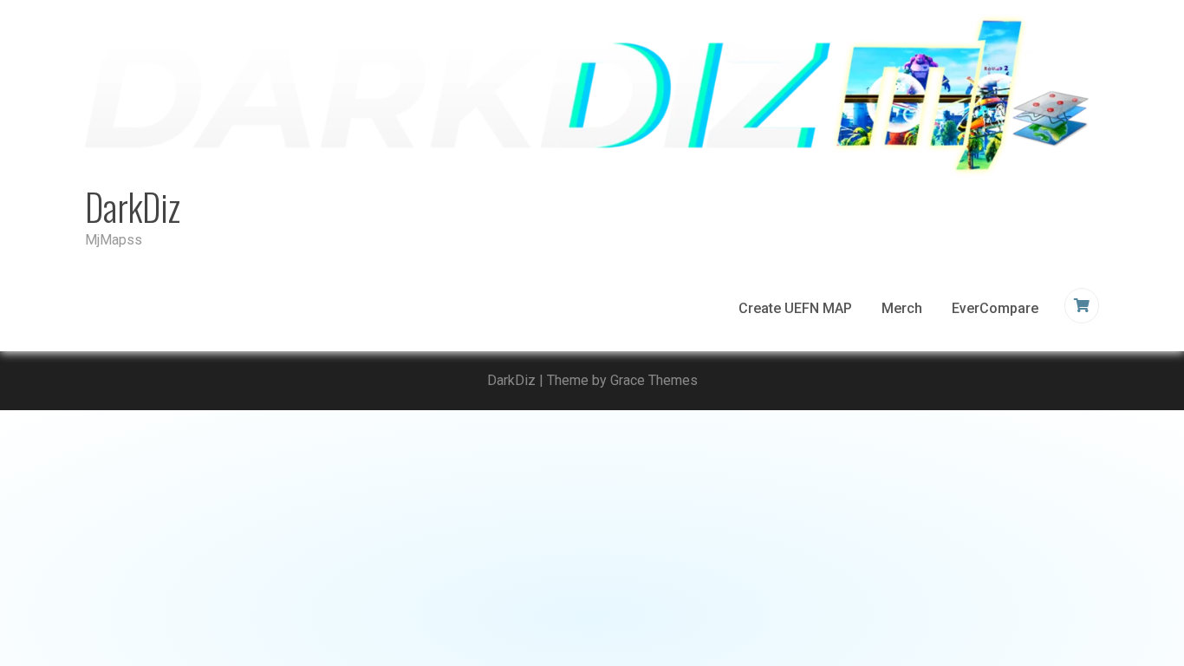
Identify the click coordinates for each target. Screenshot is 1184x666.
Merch (901, 308)
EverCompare (995, 308)
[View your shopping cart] (1084, 305)
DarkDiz (132, 206)
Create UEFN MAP (795, 308)
